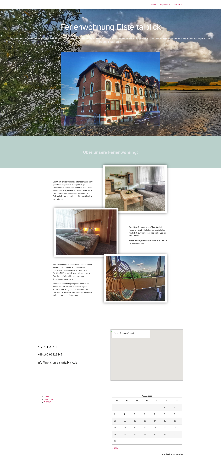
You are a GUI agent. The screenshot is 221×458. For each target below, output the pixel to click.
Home (153, 4)
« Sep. (115, 448)
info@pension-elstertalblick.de (57, 362)
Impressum (165, 4)
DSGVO (177, 4)
